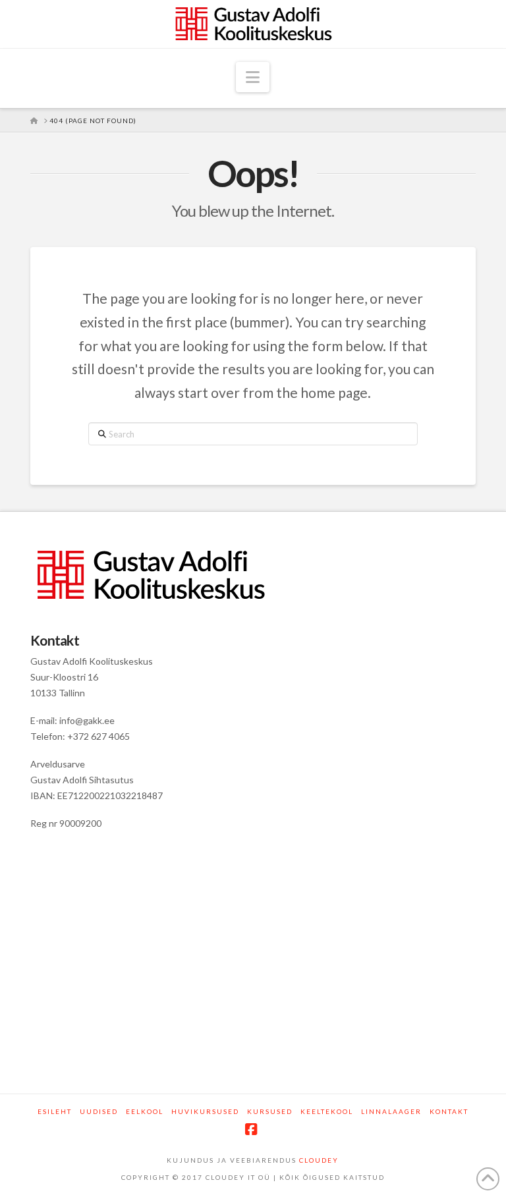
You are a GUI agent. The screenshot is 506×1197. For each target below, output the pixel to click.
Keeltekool (326, 1111)
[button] (252, 77)
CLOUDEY (319, 1160)
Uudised (99, 1111)
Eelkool (144, 1111)
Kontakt (449, 1111)
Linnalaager (391, 1111)
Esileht (55, 1111)
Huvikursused (205, 1111)
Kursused (270, 1111)
